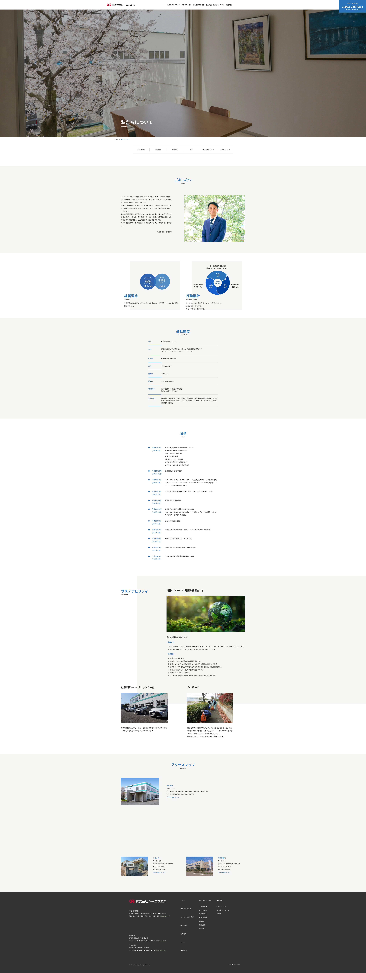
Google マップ (174, 797)
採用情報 (229, 5)
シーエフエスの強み (185, 5)
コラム (222, 5)
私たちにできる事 (198, 5)
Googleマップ (166, 916)
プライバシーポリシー (234, 964)
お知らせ (216, 5)
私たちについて (172, 5)
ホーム (116, 139)
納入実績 (209, 5)
